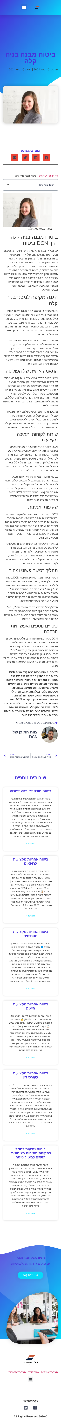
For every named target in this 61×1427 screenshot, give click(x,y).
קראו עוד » (30, 843)
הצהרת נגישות (49, 1372)
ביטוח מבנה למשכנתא (28, 722)
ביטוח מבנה (48, 722)
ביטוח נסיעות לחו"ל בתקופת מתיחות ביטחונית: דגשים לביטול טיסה (30, 1153)
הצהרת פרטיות (17, 1372)
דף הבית (53, 176)
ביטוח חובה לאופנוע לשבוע (30, 791)
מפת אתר (33, 1372)
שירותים (43, 176)
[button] (24, 7)
